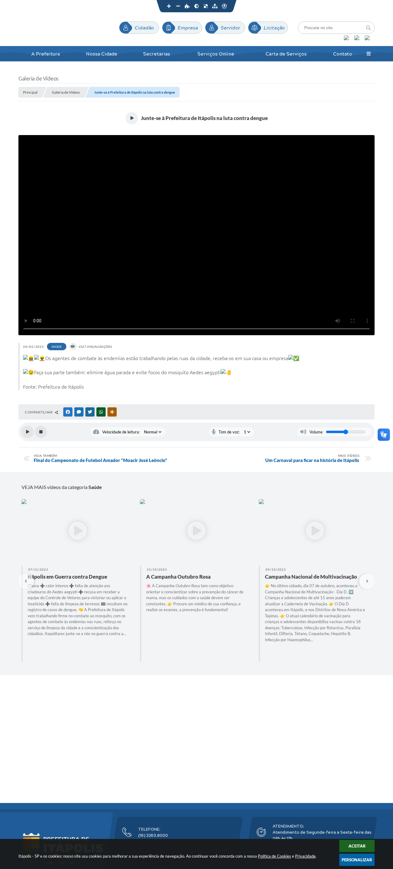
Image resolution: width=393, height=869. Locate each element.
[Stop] (41, 432)
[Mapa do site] (215, 6)
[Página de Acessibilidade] (224, 6)
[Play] (27, 432)
